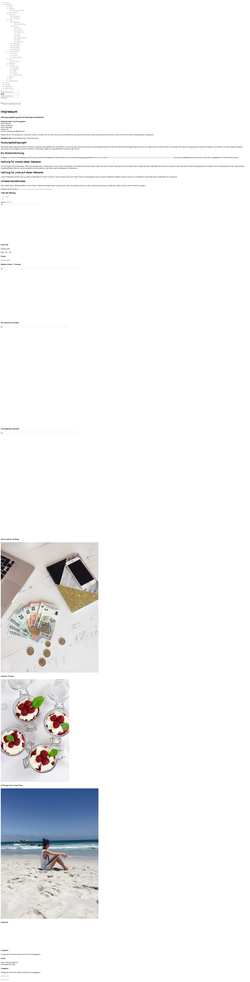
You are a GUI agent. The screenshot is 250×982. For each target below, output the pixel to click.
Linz (10, 79)
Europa (15, 26)
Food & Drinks (14, 51)
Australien (16, 46)
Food (14, 53)
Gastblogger (13, 81)
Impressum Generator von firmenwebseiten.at (35, 189)
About (7, 83)
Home (7, 3)
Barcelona (20, 32)
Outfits (11, 8)
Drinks (14, 55)
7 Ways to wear (18, 10)
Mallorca (19, 42)
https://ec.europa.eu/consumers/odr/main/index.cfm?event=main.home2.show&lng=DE (140, 158)
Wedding (12, 63)
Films (14, 71)
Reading (15, 69)
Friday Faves (17, 75)
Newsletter (9, 87)
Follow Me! (5, 976)
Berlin (18, 28)
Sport (11, 59)
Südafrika (16, 44)
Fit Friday (15, 61)
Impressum (5, 979)
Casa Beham (13, 12)
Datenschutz (9, 89)
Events (14, 73)
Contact (8, 85)
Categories (9, 4)
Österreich (16, 22)
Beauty (11, 77)
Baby (10, 6)
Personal (12, 14)
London (19, 30)
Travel (11, 20)
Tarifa (18, 36)
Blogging (15, 67)
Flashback (16, 16)
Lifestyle (12, 65)
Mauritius (15, 47)
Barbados (16, 49)
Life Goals (16, 18)
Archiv (3, 962)
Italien (18, 40)
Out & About (17, 57)
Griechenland (21, 38)
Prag (18, 34)
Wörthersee (20, 24)
